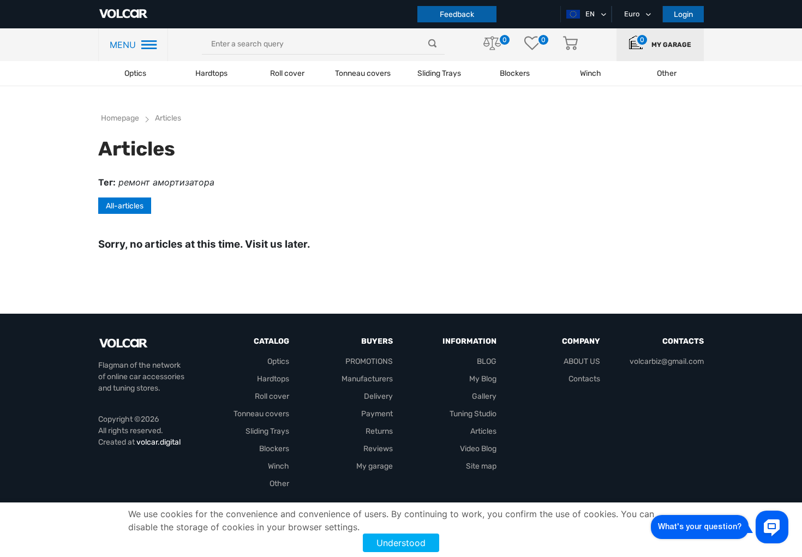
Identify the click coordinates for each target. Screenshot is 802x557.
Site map (481, 466)
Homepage (120, 118)
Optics (135, 73)
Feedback (457, 14)
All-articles (124, 206)
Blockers (274, 448)
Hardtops (211, 73)
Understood (401, 542)
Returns (379, 431)
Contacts (584, 379)
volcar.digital (158, 442)
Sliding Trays (439, 73)
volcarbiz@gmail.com (667, 361)
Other (279, 483)
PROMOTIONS (369, 361)
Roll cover (287, 73)
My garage (671, 45)
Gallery (484, 396)
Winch (278, 466)
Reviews (378, 448)
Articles (483, 431)
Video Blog (478, 448)
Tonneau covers (363, 73)
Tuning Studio (473, 413)
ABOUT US (582, 361)
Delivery (378, 396)
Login (683, 14)
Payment (377, 413)
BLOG (486, 361)
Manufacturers (367, 379)
